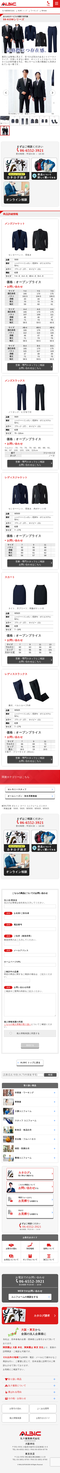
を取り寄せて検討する (25, 1174)
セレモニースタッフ (17, 789)
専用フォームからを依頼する (28, 1199)
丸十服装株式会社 (8, 10)
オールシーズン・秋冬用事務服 (22, 796)
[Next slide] (52, 93)
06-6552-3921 (32, 150)
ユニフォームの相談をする (24, 1297)
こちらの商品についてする (28, 1186)
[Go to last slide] (6, 93)
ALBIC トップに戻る (30, 1062)
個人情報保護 (15, 1418)
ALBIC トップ (22, 10)
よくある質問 (43, 1408)
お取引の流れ (15, 1408)
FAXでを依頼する (28, 1212)
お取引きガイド (43, 1418)
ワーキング (34, 10)
